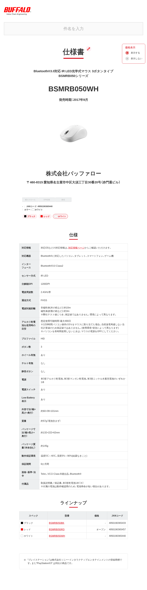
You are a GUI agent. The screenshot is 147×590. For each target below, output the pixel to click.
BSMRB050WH (57, 535)
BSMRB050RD (57, 529)
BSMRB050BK (56, 523)
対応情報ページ (76, 247)
